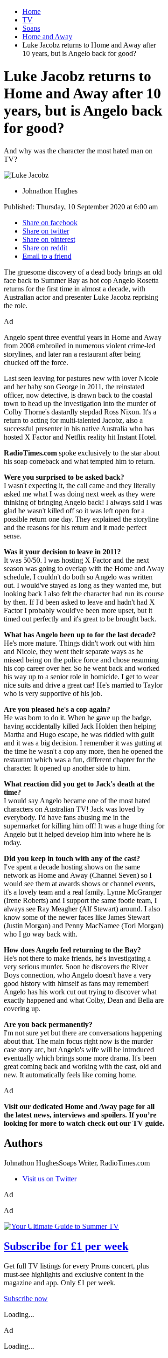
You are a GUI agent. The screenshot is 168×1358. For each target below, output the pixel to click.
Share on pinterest (48, 239)
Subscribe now (26, 1299)
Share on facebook (49, 223)
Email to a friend (46, 256)
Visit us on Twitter (49, 1179)
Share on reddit (44, 248)
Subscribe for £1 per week (66, 1246)
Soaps (31, 28)
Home (31, 11)
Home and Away (47, 37)
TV (27, 20)
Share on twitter (45, 231)
